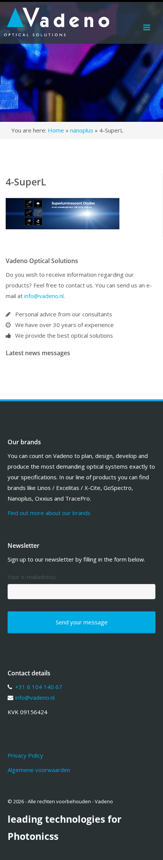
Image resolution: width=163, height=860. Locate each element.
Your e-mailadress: (32, 577)
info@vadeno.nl (44, 296)
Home (56, 130)
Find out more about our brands (49, 513)
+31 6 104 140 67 (38, 687)
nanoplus (81, 130)
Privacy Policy (25, 755)
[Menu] (146, 27)
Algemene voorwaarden (39, 770)
